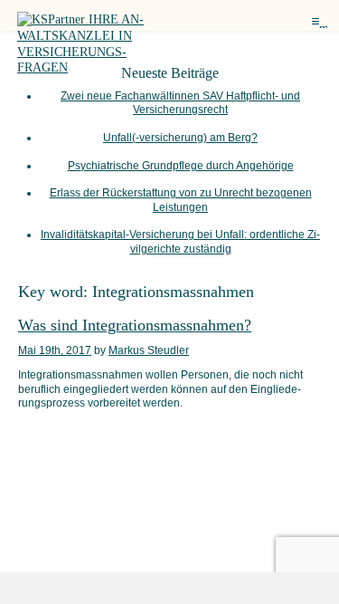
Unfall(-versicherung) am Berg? (180, 137)
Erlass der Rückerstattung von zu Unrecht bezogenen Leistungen (181, 200)
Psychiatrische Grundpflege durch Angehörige (181, 165)
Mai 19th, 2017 (54, 350)
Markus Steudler (148, 350)
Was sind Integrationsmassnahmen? (134, 325)
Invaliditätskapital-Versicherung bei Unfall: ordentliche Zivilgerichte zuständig (180, 241)
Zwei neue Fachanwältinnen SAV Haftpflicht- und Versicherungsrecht (180, 103)
